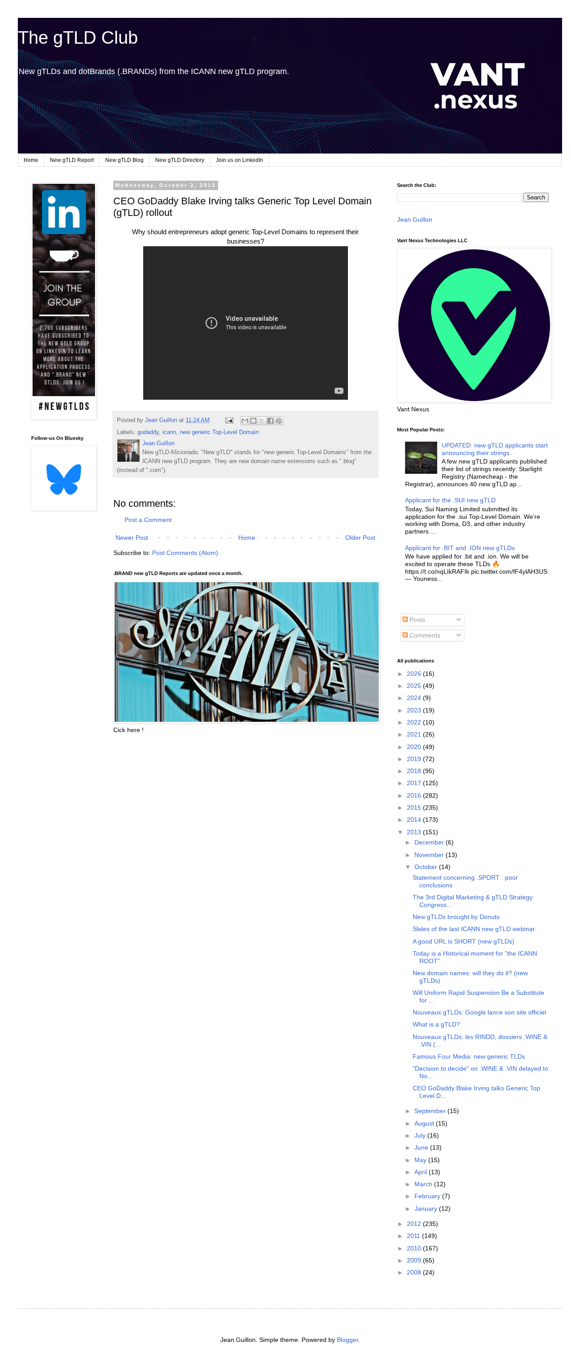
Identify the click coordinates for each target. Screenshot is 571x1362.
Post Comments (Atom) (185, 552)
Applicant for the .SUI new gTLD (450, 500)
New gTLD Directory (179, 160)
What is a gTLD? (436, 1024)
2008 (415, 1272)
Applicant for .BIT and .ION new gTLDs (460, 547)
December (430, 842)
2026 (415, 673)
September (430, 1110)
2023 (415, 710)
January (426, 1208)
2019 (415, 758)
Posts (416, 619)
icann (169, 432)
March (424, 1184)
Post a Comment (148, 519)
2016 (415, 795)
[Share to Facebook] (270, 420)
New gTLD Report (72, 160)
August (425, 1123)
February (428, 1196)
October (426, 866)
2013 (415, 832)
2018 (415, 770)
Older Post (360, 537)
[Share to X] (261, 420)
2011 (414, 1235)
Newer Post (132, 537)
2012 (415, 1223)
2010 (415, 1248)
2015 (415, 807)
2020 (415, 746)
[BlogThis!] (253, 420)
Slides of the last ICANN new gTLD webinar (474, 928)
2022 (415, 722)
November (430, 854)
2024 (415, 697)
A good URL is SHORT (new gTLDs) (463, 941)
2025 (415, 685)
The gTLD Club (78, 37)
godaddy (148, 432)
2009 (415, 1260)
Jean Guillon (414, 219)
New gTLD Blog (124, 160)
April (421, 1172)
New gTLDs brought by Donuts (456, 916)
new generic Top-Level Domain (219, 432)
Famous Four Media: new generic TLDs (469, 1056)
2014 (415, 819)
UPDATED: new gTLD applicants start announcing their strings (495, 449)
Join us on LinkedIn (239, 160)
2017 (415, 783)
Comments (424, 635)
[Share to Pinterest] (278, 420)
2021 (415, 734)
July (420, 1135)
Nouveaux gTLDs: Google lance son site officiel (479, 1012)
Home (31, 160)
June (422, 1147)
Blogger (347, 1339)
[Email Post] (229, 420)
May (421, 1159)
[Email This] (244, 420)
